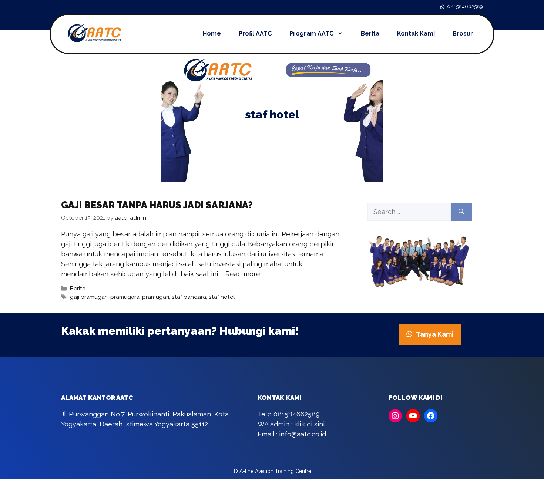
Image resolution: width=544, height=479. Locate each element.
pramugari (155, 297)
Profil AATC (255, 33)
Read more (242, 274)
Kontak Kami (416, 33)
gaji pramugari (89, 297)
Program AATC (311, 33)
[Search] (461, 212)
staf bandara (189, 297)
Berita (370, 33)
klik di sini (309, 424)
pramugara (125, 297)
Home (212, 33)
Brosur (463, 33)
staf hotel (222, 297)
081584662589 (465, 6)
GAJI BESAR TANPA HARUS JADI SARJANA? (157, 204)
